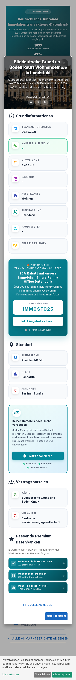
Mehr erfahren (10, 674)
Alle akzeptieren (62, 674)
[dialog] (38, 668)
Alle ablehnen (42, 674)
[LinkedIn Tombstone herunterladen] (45, 102)
